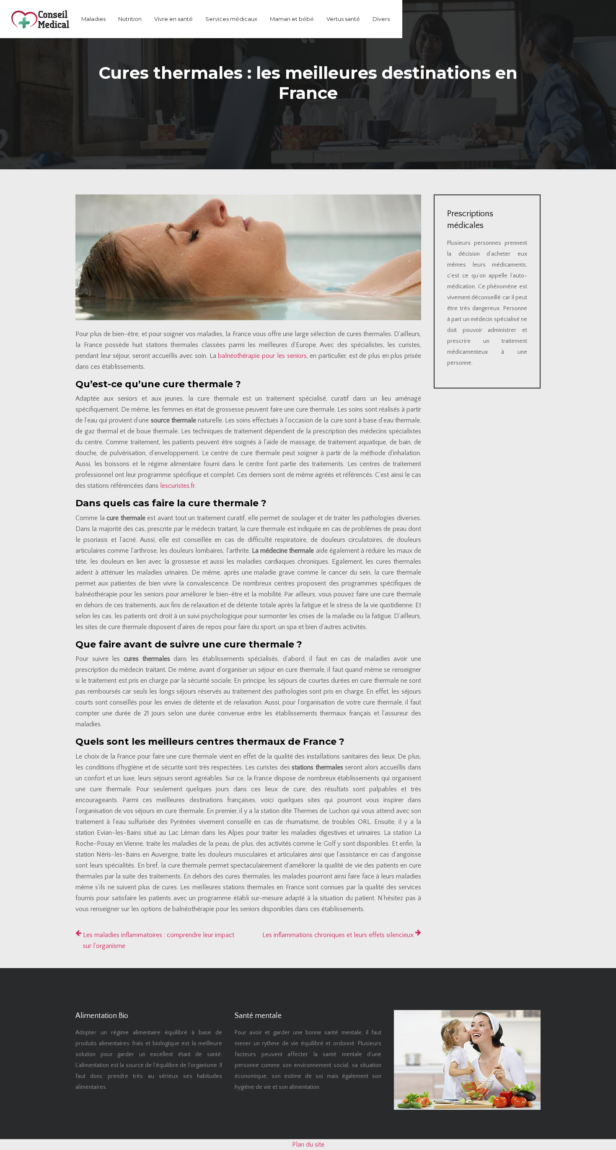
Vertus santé (343, 19)
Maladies (93, 19)
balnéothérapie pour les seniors (262, 356)
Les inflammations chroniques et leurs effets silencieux (338, 935)
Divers (381, 19)
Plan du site (308, 1144)
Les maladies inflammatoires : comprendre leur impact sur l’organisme (158, 940)
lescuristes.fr (177, 486)
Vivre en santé (173, 19)
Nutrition (130, 19)
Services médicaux (231, 19)
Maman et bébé (292, 19)
